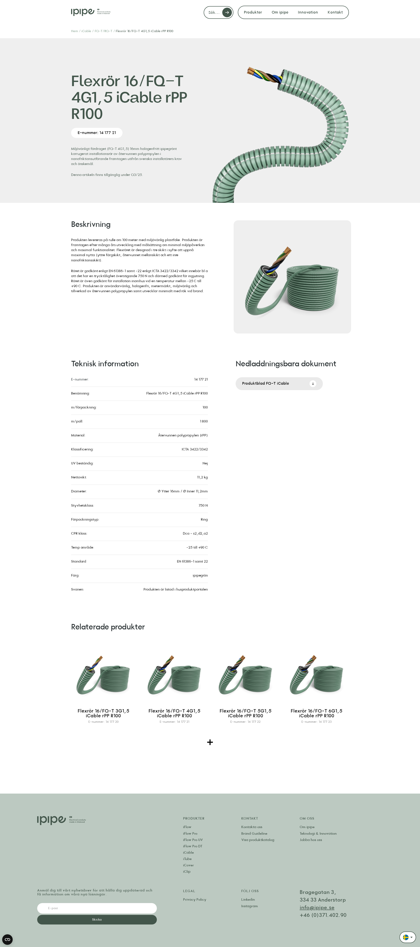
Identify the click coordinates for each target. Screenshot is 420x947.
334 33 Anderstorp (323, 900)
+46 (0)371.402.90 (323, 915)
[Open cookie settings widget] (7, 939)
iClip (187, 872)
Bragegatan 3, (319, 892)
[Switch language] (407, 937)
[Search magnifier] (227, 12)
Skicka (97, 919)
